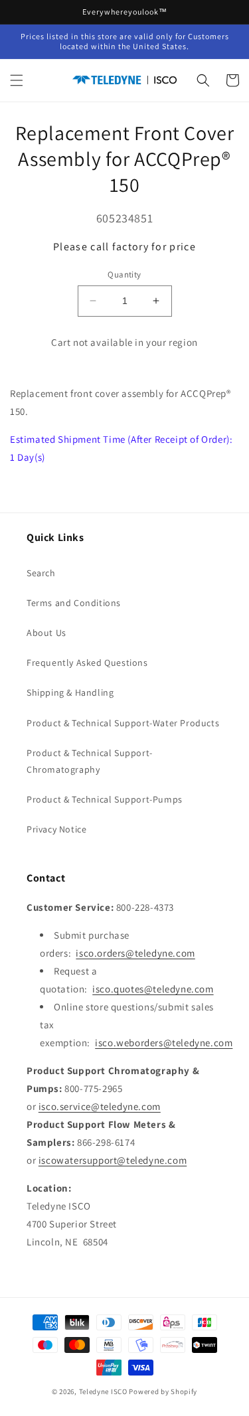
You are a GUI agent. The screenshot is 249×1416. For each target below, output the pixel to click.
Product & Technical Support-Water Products (123, 723)
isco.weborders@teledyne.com (163, 1042)
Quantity (124, 274)
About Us (46, 633)
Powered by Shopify (163, 1391)
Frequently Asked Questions (87, 663)
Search (41, 573)
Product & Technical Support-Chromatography (90, 761)
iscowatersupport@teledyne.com (113, 1160)
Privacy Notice (56, 829)
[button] (16, 80)
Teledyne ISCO (103, 1391)
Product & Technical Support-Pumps (105, 799)
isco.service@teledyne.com (100, 1106)
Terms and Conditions (74, 603)
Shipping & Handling (70, 692)
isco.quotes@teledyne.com (152, 989)
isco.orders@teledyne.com (135, 953)
